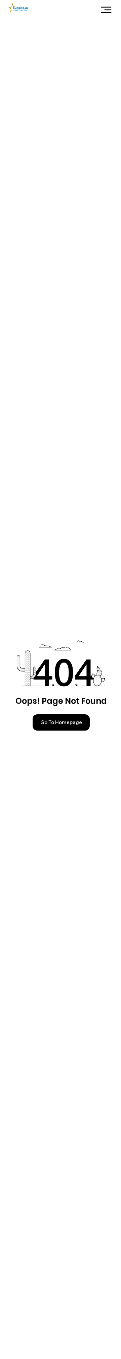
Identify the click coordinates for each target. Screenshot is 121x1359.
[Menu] (106, 10)
